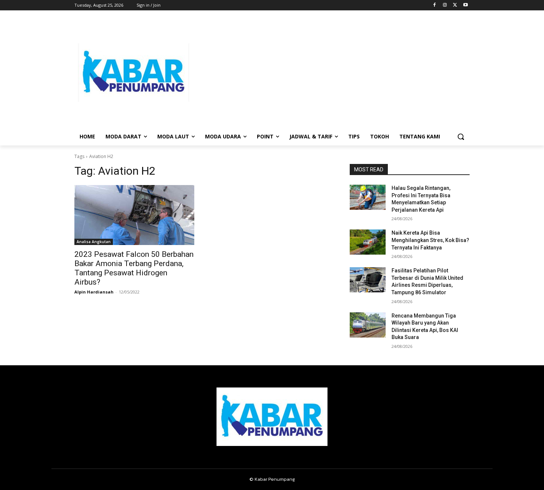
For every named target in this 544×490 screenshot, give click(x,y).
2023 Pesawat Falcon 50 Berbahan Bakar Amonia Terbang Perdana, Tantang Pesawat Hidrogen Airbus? (134, 268)
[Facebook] (434, 5)
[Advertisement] (331, 72)
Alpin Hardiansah (94, 292)
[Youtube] (465, 5)
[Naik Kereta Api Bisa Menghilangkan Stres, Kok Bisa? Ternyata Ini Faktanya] (368, 242)
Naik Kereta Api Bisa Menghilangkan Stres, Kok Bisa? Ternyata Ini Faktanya (430, 240)
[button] (461, 136)
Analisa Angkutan (94, 241)
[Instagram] (445, 5)
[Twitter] (455, 5)
